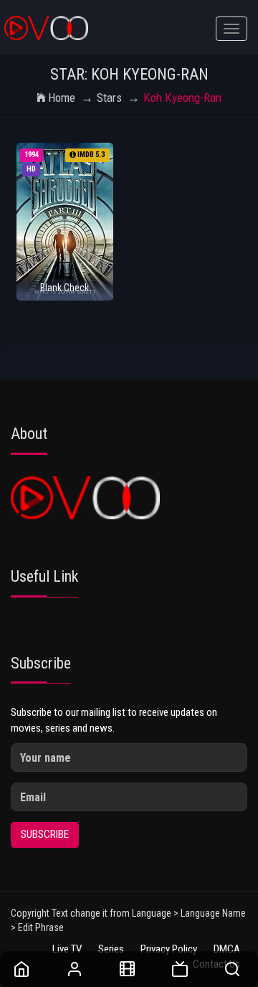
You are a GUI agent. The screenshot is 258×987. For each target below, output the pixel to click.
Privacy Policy (168, 949)
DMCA (227, 949)
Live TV (67, 949)
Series (111, 949)
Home (61, 97)
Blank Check (64, 287)
